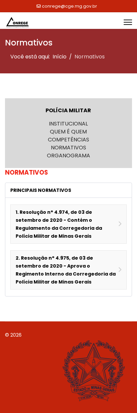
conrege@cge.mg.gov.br (69, 6)
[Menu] (128, 22)
